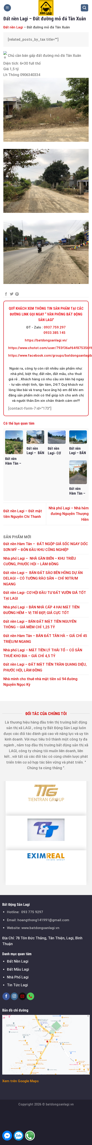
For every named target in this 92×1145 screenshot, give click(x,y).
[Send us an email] (22, 996)
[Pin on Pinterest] (17, 294)
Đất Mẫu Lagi (18, 969)
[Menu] (7, 8)
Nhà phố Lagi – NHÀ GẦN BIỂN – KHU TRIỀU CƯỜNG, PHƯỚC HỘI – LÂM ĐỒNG (39, 561)
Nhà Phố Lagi (18, 977)
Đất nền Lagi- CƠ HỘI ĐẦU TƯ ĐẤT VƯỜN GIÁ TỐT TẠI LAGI (44, 595)
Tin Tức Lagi (17, 985)
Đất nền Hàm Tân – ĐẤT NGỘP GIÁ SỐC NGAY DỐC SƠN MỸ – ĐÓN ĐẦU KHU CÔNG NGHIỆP (45, 547)
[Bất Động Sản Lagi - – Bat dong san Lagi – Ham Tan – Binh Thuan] (46, 8)
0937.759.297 (55, 327)
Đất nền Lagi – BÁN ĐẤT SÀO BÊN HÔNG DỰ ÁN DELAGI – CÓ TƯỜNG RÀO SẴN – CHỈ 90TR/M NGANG (43, 578)
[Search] (84, 8)
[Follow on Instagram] (14, 996)
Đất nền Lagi (13, 27)
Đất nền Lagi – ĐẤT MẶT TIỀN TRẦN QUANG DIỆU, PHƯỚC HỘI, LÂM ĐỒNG (45, 667)
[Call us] (30, 996)
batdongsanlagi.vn (60, 1104)
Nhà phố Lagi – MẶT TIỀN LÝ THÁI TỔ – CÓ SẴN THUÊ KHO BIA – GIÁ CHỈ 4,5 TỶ (42, 653)
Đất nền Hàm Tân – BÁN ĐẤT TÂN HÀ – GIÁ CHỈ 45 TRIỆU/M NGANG (45, 639)
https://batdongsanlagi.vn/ (46, 340)
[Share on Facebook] (6, 294)
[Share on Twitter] (11, 294)
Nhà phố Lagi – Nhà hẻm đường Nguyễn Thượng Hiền (69, 514)
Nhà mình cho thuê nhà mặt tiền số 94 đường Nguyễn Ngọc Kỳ (40, 682)
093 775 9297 (32, 912)
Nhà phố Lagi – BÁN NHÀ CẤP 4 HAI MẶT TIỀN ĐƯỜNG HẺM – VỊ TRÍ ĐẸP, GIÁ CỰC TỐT (41, 610)
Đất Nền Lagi (17, 961)
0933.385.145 (54, 333)
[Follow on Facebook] (6, 996)
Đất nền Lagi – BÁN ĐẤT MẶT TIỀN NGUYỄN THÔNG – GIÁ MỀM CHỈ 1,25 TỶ (39, 624)
